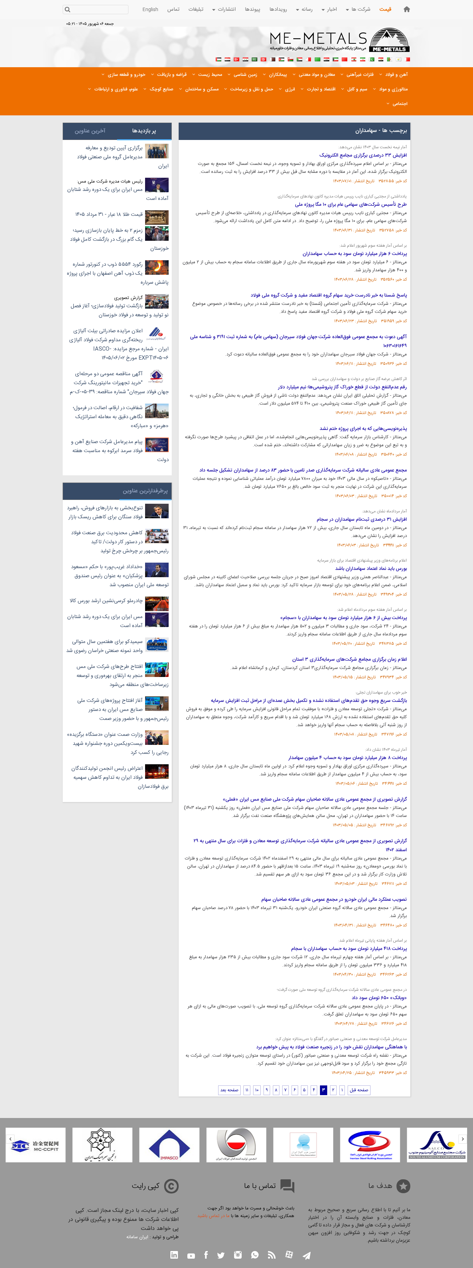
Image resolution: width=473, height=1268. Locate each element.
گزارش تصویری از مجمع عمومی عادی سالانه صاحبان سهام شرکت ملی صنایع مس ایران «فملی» (315, 799)
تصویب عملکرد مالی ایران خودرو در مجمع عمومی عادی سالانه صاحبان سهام (334, 900)
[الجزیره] (389, 58)
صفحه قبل (359, 1090)
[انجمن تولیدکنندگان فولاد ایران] (236, 1145)
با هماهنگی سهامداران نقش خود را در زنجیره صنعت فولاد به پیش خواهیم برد (331, 1047)
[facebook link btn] (206, 1255)
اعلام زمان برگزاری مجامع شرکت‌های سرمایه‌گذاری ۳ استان (349, 659)
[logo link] (340, 43)
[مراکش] (344, 58)
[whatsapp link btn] (255, 1255)
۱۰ (257, 1090)
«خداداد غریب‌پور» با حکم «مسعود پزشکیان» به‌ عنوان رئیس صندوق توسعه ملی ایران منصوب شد (120, 576)
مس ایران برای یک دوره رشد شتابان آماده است (118, 194)
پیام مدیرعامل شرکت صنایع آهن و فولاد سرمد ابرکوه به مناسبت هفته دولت (120, 451)
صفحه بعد (229, 1090)
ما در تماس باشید (213, 1216)
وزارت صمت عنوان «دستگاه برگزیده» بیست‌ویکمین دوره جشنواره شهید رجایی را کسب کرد (118, 743)
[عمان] (290, 58)
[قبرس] (398, 58)
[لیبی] (317, 58)
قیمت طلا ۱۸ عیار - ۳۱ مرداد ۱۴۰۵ (109, 214)
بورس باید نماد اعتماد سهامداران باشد (371, 569)
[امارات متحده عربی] (218, 58)
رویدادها (278, 9)
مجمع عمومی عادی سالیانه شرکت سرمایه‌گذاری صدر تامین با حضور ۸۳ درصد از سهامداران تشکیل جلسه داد (303, 470)
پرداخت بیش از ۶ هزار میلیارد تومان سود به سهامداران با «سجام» (343, 618)
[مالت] (308, 58)
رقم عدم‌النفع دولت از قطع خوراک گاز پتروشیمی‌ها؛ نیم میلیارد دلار (342, 387)
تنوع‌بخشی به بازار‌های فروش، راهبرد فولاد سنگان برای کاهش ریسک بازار (105, 512)
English (150, 10)
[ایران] (362, 58)
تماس (173, 9)
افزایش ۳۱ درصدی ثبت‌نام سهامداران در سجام (362, 520)
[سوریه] (245, 58)
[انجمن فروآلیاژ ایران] (303, 1145)
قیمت (385, 9)
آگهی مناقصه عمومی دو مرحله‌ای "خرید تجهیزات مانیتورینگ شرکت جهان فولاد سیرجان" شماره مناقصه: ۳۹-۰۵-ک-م (119, 383)
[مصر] (380, 58)
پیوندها (252, 9)
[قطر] (272, 58)
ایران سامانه (137, 1237)
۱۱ (247, 1090)
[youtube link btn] (191, 1256)
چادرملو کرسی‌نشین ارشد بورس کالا (106, 601)
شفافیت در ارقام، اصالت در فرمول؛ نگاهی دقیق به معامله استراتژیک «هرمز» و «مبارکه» (121, 417)
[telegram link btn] (307, 1256)
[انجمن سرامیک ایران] (102, 1145)
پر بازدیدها (144, 131)
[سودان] (299, 58)
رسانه (307, 9)
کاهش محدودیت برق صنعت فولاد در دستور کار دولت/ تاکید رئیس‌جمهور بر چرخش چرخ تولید (120, 542)
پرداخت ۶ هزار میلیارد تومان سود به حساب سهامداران (355, 254)
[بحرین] (407, 58)
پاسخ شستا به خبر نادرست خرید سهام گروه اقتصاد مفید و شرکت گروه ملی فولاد (329, 295)
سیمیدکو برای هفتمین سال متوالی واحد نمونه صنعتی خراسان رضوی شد (104, 646)
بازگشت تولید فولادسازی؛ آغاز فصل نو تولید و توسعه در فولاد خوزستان (120, 310)
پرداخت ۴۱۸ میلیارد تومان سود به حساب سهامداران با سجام (349, 949)
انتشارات (227, 9)
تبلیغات (195, 9)
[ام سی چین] (35, 1145)
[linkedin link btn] (174, 1255)
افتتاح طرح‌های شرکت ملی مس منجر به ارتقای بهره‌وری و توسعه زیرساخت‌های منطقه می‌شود (123, 675)
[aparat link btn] (289, 1255)
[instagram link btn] (238, 1255)
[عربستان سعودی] (254, 58)
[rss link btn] (272, 1255)
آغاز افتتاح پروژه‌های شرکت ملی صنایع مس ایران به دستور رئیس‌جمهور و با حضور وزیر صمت (123, 709)
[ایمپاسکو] (169, 1145)
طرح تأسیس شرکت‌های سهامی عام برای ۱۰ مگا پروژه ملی (351, 205)
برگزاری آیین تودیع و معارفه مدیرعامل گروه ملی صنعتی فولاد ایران (123, 157)
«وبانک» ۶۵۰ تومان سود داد (379, 998)
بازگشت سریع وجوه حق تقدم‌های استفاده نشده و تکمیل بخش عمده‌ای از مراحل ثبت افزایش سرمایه (309, 701)
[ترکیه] (236, 58)
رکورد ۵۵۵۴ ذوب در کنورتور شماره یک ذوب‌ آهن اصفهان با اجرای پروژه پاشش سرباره (118, 273)
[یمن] (227, 58)
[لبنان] (353, 58)
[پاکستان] (371, 58)
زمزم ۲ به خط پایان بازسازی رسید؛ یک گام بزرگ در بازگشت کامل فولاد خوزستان (119, 239)
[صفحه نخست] (406, 9)
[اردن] (281, 58)
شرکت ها (361, 9)
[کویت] (335, 58)
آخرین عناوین (90, 131)
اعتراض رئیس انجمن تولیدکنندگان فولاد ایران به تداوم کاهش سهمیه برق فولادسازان (120, 777)
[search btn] (67, 10)
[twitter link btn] (221, 1256)
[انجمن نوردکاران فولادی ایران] (370, 1145)
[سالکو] (437, 1145)
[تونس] (263, 58)
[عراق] (326, 58)
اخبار (332, 9)
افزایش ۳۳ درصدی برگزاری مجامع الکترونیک (363, 155)
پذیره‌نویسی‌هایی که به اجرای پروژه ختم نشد (363, 429)
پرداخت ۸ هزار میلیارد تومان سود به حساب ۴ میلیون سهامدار (347, 758)
